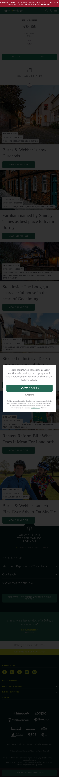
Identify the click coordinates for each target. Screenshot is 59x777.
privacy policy (35, 408)
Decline (29, 395)
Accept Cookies (29, 388)
